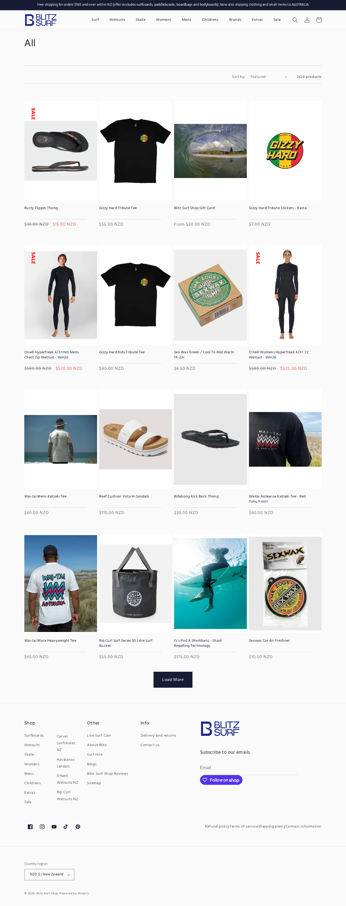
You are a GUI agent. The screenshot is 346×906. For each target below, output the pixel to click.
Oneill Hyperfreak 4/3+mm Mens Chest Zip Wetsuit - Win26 (51, 355)
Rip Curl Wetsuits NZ (67, 795)
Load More (173, 679)
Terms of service (243, 826)
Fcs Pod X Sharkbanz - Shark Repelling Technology (198, 643)
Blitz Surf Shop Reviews (107, 774)
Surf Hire (94, 755)
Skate (29, 755)
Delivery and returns (159, 736)
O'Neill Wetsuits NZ (67, 779)
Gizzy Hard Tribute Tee (118, 208)
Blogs (92, 764)
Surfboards (34, 736)
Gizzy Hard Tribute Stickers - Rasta (278, 208)
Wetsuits (32, 745)
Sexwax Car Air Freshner (269, 640)
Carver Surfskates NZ (66, 743)
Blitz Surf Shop (47, 893)
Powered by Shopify (74, 893)
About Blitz (97, 745)
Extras (29, 793)
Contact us (150, 745)
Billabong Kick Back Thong (196, 496)
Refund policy (217, 826)
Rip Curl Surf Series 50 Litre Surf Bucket (126, 643)
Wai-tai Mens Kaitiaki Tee (45, 496)
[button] (295, 20)
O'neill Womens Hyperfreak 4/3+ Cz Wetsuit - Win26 (278, 355)
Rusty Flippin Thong (41, 208)
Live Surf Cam (99, 736)
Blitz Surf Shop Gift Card (194, 208)
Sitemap (94, 783)
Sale (27, 802)
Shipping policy (272, 826)
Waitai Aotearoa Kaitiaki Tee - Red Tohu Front (277, 499)
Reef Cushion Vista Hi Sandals (124, 496)
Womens (32, 764)
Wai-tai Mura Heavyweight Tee (50, 640)
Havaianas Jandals (66, 763)
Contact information (304, 826)
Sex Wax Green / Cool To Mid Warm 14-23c (204, 355)
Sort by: (238, 76)
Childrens (32, 783)
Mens (29, 774)
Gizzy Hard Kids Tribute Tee (122, 352)
